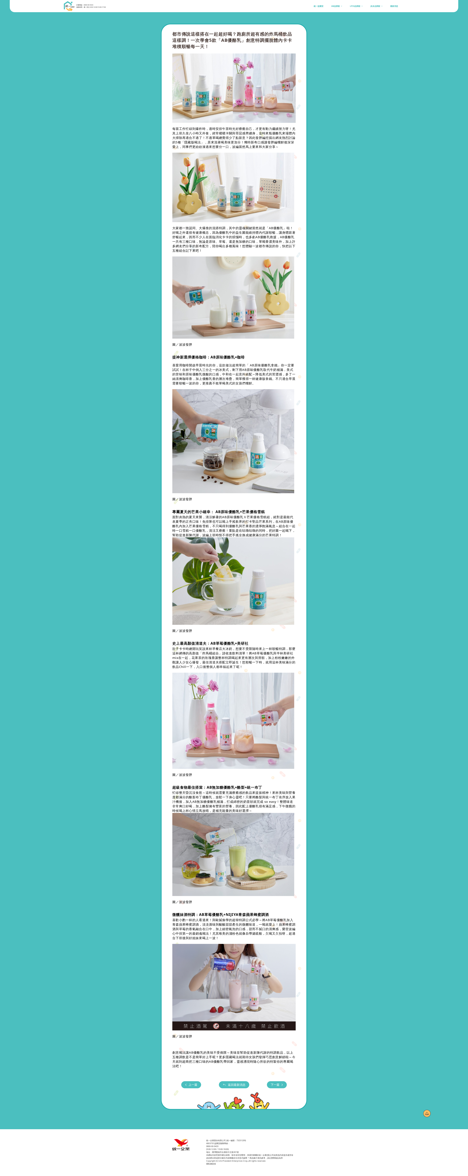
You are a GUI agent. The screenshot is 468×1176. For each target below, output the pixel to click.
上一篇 (193, 1084)
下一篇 (275, 1084)
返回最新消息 (236, 1085)
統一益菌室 (318, 6)
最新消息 (394, 6)
